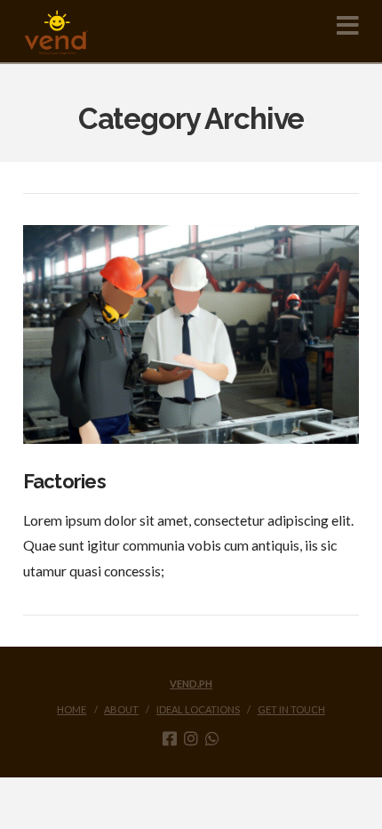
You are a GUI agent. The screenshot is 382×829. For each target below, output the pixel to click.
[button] (348, 25)
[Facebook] (170, 738)
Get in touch (291, 709)
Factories (64, 481)
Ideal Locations (198, 709)
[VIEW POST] (191, 334)
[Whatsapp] (212, 738)
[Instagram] (191, 738)
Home (71, 709)
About (121, 709)
